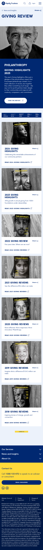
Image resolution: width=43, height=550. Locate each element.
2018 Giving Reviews (16, 412)
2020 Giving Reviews (17, 324)
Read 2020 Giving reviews (16, 335)
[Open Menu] (40, 3)
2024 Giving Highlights (11, 150)
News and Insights (10, 10)
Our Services (7, 449)
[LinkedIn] (3, 488)
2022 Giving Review (16, 241)
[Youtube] (7, 488)
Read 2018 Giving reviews (16, 423)
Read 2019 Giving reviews (16, 379)
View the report (14, 100)
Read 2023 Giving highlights (17, 208)
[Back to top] (39, 453)
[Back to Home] (10, 3)
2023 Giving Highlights (11, 196)
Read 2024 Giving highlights (17, 162)
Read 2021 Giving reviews (16, 291)
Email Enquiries (22, 482)
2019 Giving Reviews (16, 368)
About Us (6, 458)
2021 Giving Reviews (16, 283)
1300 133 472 (12, 474)
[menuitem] (21, 449)
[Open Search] (24, 3)
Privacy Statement (21, 499)
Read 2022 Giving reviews (16, 250)
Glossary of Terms (35, 499)
